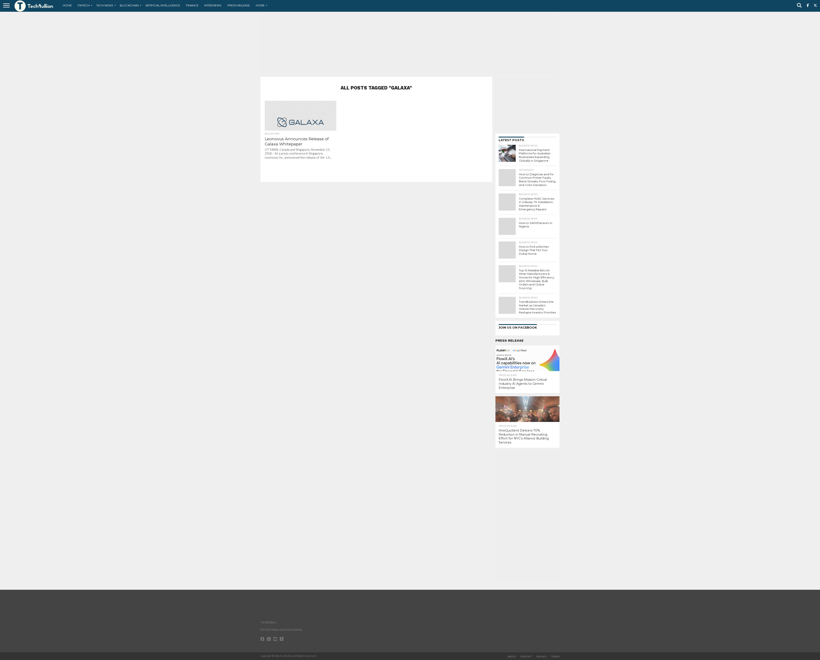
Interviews (212, 5)
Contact (526, 656)
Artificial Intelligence (162, 5)
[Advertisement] (410, 44)
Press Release (238, 5)
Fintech (84, 5)
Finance (192, 5)
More (260, 5)
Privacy (541, 656)
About (511, 656)
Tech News (104, 5)
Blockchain (129, 5)
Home (67, 5)
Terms (555, 656)
